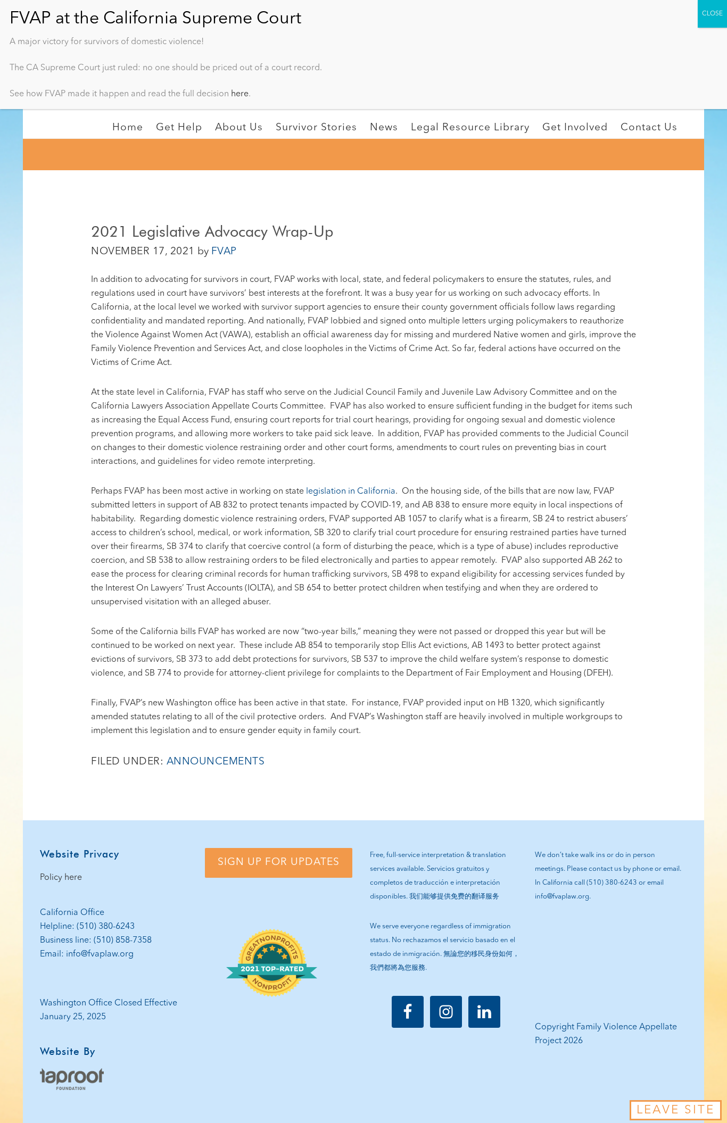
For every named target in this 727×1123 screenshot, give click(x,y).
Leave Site (676, 1110)
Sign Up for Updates (279, 862)
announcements (216, 761)
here (240, 94)
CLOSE (712, 14)
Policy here (61, 878)
